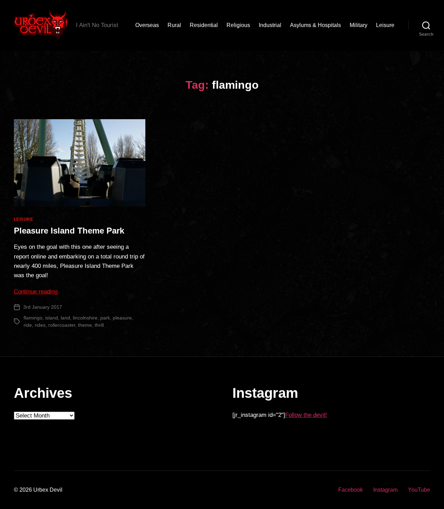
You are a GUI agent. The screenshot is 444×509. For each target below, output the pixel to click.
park (105, 318)
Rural (174, 25)
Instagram (385, 490)
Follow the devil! (306, 415)
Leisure (385, 25)
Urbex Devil (47, 490)
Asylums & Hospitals (315, 25)
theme (85, 325)
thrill (99, 325)
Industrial (270, 25)
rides (40, 325)
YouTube (419, 490)
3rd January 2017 (42, 307)
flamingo (33, 318)
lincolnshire (85, 318)
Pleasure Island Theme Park (69, 230)
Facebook (350, 490)
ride (28, 325)
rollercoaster (61, 325)
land (65, 318)
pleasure (122, 318)
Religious (238, 25)
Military (358, 25)
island (51, 318)
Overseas (147, 25)
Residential (204, 25)
